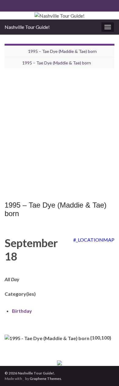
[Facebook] (7, 5)
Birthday (22, 311)
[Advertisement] (59, 136)
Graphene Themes (45, 378)
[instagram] (27, 5)
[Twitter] (17, 5)
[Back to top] (105, 372)
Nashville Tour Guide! (27, 27)
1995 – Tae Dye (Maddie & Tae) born (62, 51)
